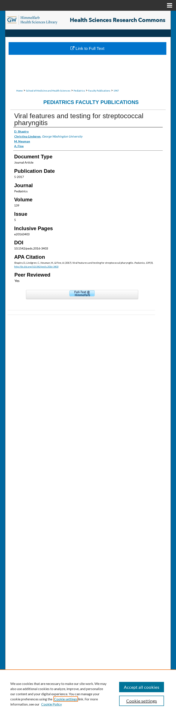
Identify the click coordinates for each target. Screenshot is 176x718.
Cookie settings (65, 699)
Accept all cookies (141, 687)
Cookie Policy (51, 704)
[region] (88, 693)
